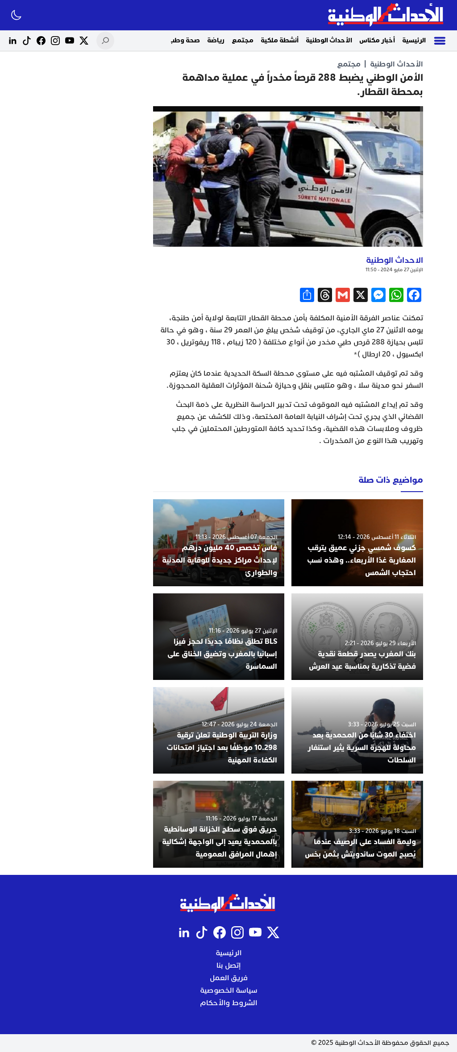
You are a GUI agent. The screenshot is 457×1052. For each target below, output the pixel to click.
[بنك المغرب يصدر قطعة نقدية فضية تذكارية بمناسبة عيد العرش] (357, 636)
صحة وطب (184, 40)
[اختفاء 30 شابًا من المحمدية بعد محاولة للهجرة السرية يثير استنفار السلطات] (357, 730)
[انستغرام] (55, 40)
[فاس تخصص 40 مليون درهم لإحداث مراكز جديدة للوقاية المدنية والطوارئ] (219, 542)
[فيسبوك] (41, 40)
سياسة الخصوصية (229, 990)
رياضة (215, 40)
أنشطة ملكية (280, 40)
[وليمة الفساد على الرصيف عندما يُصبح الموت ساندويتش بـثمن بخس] (357, 824)
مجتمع (242, 40)
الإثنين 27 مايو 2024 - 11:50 (394, 269)
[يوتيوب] (69, 40)
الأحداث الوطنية (329, 40)
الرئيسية (414, 40)
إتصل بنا (228, 965)
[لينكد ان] (12, 40)
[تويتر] (84, 40)
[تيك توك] (26, 40)
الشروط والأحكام (228, 1003)
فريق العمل (229, 978)
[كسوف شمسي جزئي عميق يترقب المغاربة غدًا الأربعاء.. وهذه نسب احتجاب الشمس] (357, 542)
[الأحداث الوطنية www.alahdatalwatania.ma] (386, 15)
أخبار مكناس (377, 40)
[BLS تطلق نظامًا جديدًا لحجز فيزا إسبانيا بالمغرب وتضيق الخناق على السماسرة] (219, 636)
